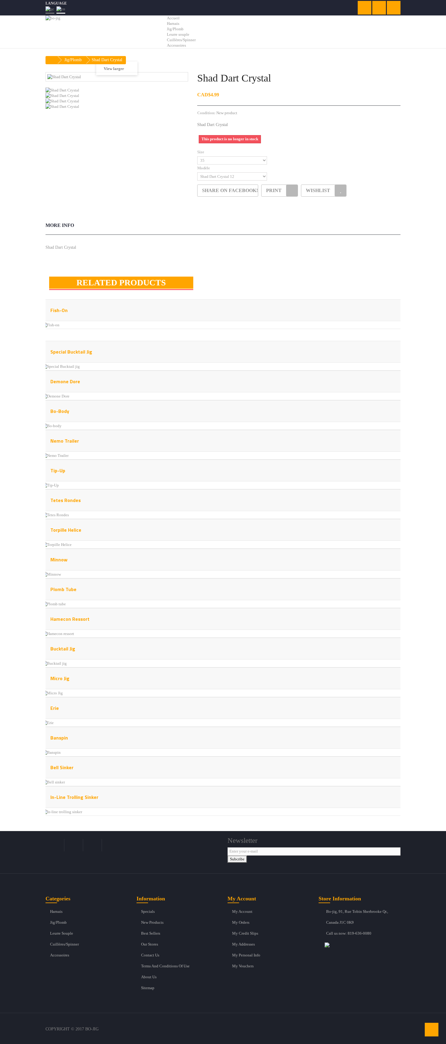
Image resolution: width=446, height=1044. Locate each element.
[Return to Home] (52, 60)
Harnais (56, 911)
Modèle (204, 168)
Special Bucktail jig (71, 352)
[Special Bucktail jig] (61, 366)
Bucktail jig (62, 649)
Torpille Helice (65, 530)
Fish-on (59, 310)
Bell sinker (61, 767)
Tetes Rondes (65, 500)
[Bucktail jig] (54, 663)
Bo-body (59, 411)
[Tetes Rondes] (55, 514)
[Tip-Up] (50, 485)
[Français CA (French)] (50, 10)
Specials (148, 911)
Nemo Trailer (64, 441)
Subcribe (237, 859)
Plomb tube (63, 589)
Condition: (206, 113)
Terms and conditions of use (165, 966)
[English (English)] (60, 10)
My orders (240, 922)
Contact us (150, 955)
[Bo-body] (52, 425)
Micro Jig (59, 678)
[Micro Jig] (52, 692)
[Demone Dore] (55, 396)
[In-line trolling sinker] (62, 811)
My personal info (246, 955)
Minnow (58, 560)
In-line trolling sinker (74, 797)
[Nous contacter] (362, 944)
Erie (54, 708)
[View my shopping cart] (364, 8)
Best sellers (150, 933)
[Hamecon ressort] (58, 633)
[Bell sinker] (53, 782)
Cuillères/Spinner (64, 944)
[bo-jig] (102, 28)
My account (242, 911)
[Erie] (48, 722)
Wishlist (318, 190)
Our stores (149, 944)
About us (149, 977)
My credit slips (245, 933)
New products (152, 922)
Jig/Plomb (58, 922)
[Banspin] (51, 752)
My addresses (243, 944)
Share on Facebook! (230, 190)
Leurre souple (61, 933)
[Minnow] (51, 574)
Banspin (59, 738)
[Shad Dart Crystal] (117, 90)
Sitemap (147, 988)
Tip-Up (57, 470)
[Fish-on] (50, 324)
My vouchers (243, 966)
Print (274, 190)
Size (201, 152)
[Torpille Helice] (57, 544)
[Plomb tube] (54, 603)
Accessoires (59, 955)
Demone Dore (65, 381)
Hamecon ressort (70, 619)
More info (60, 225)
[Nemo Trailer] (55, 455)
